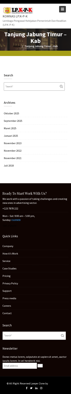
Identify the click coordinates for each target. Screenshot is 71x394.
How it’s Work (10, 253)
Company (7, 246)
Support (7, 290)
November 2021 (12, 158)
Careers (6, 305)
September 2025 (13, 120)
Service (6, 260)
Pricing (6, 275)
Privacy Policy (10, 283)
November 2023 (12, 143)
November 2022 (12, 150)
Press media (9, 298)
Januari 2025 (11, 135)
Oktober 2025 (11, 113)
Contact (7, 313)
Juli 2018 (9, 165)
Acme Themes (56, 383)
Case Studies (9, 268)
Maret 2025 (10, 128)
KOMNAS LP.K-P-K (15, 16)
